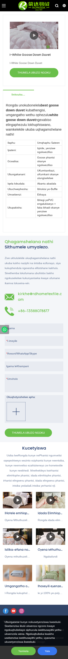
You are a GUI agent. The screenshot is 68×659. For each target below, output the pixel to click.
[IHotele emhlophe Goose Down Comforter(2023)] (17, 500)
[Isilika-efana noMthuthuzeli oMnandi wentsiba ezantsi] (17, 536)
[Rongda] (4, 329)
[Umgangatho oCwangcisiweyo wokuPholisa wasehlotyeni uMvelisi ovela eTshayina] (17, 573)
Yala (47, 651)
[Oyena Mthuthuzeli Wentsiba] (50, 536)
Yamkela (23, 651)
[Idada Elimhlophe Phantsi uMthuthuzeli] (50, 500)
